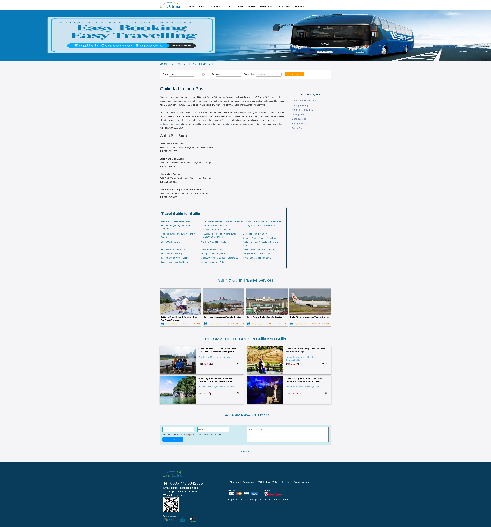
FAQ (259, 482)
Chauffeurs (215, 6)
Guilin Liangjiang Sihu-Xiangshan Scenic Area (262, 243)
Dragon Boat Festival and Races (260, 225)
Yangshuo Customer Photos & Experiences (223, 221)
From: (166, 74)
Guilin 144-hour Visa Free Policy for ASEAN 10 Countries (219, 235)
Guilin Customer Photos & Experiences (263, 221)
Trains (229, 6)
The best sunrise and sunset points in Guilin (178, 235)
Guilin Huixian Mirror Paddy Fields (258, 249)
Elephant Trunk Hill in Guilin (213, 242)
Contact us (248, 482)
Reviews (285, 482)
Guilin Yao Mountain (170, 242)
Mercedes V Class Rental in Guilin (177, 221)
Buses (240, 6)
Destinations (266, 6)
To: (214, 74)
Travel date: (250, 74)
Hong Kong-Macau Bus (304, 100)
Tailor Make (272, 482)
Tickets (251, 6)
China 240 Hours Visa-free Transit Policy (219, 258)
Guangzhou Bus (300, 114)
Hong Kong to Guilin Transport (257, 258)
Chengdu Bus (299, 119)
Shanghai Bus (299, 123)
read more (245, 451)
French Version (301, 482)
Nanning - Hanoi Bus (302, 109)
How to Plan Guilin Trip (171, 253)
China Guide (284, 6)
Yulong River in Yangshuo (213, 253)
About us (299, 6)
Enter (172, 439)
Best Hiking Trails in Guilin (255, 234)
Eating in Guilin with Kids (212, 262)
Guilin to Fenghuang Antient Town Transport (176, 226)
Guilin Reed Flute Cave (211, 249)
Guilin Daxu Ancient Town (173, 249)
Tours (201, 6)
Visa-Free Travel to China (215, 225)
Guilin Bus (297, 128)
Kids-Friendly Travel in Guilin (174, 262)
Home (191, 6)
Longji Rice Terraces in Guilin (256, 253)
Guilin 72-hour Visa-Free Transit (217, 230)
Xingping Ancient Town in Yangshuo (259, 238)
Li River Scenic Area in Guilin (174, 258)
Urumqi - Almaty (300, 105)
